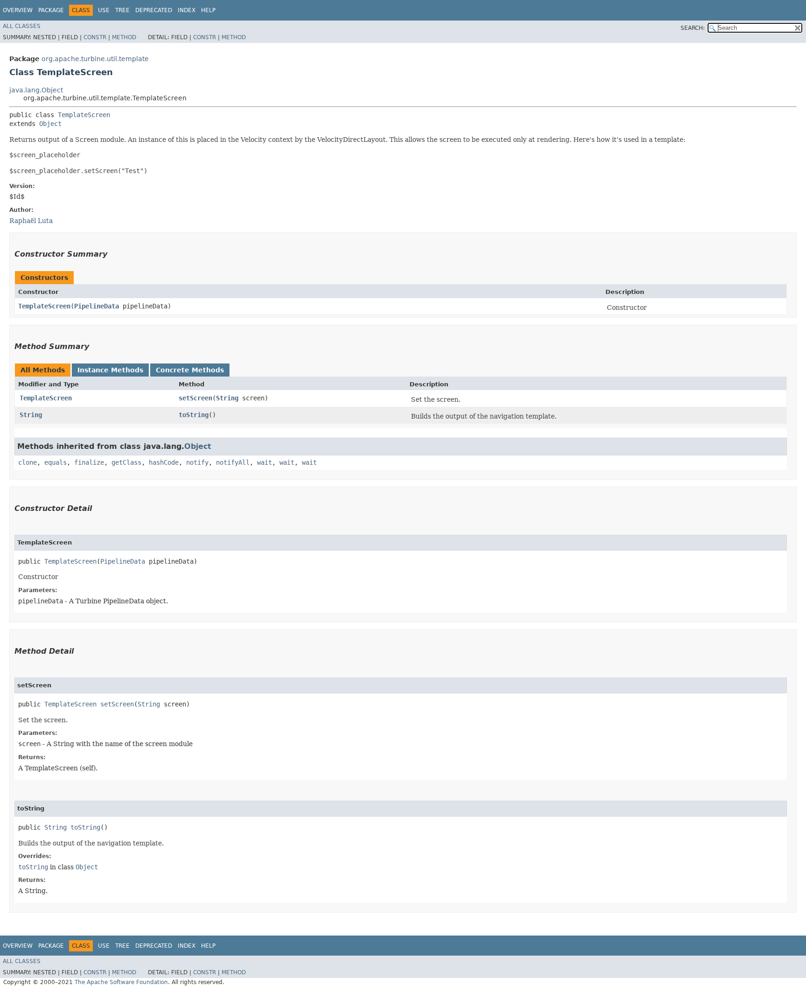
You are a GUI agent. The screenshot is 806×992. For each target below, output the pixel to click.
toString (193, 415)
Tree (122, 10)
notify (197, 462)
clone (27, 462)
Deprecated (153, 10)
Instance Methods (110, 370)
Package (51, 10)
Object (50, 123)
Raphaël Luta (31, 220)
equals (55, 462)
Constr (94, 37)
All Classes (22, 26)
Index (186, 10)
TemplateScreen (84, 115)
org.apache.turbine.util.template (95, 59)
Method (124, 37)
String (227, 398)
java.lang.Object (36, 90)
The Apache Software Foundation (121, 982)
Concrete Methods (190, 370)
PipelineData (96, 306)
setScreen (195, 398)
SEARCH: (693, 28)
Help (208, 10)
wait (264, 462)
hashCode (164, 462)
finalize (89, 462)
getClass (126, 462)
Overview (18, 10)
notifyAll (233, 462)
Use (104, 10)
